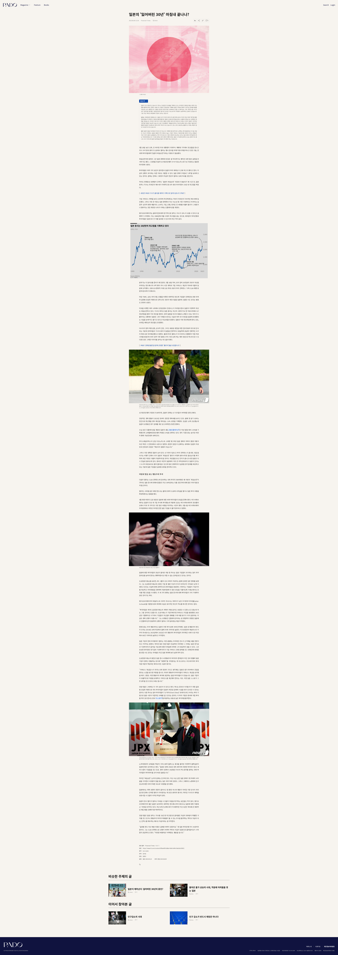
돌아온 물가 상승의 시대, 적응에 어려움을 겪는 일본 (208, 889)
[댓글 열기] (335, 946)
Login (333, 5)
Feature (37, 5)
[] (162, 193)
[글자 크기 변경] (195, 20)
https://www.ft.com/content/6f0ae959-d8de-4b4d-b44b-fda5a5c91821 (163, 848)
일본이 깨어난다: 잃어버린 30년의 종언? (145, 888)
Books (46, 5)
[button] (173, 430)
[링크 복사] (202, 20)
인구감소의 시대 (135, 916)
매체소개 (309, 946)
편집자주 (142, 101)
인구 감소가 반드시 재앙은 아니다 (203, 916)
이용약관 (317, 946)
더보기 (157, 846)
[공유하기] (198, 20)
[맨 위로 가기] (335, 951)
